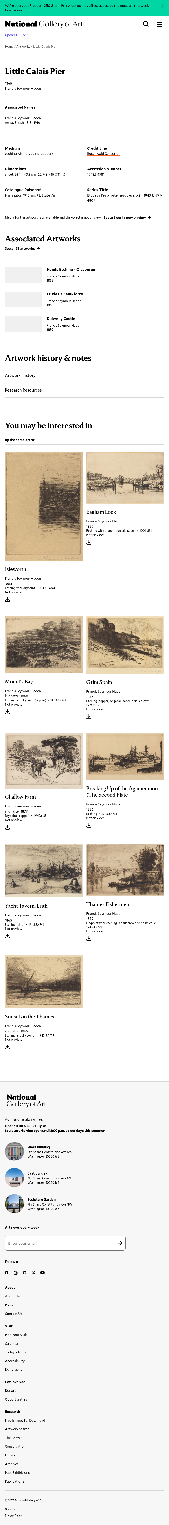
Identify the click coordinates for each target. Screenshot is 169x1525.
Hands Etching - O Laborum (71, 269)
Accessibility (15, 1360)
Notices (10, 1509)
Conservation (15, 1446)
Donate (10, 1390)
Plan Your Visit (16, 1334)
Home (9, 46)
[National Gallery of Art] (84, 1100)
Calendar (11, 1343)
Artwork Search (17, 1429)
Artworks (23, 46)
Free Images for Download (25, 1420)
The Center (13, 1437)
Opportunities (16, 1399)
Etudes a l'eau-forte (65, 294)
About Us (12, 1296)
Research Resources (23, 390)
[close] (162, 6)
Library (10, 1455)
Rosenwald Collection (103, 153)
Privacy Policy (13, 1516)
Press (9, 1305)
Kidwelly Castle (61, 318)
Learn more (13, 10)
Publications (14, 1481)
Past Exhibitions (17, 1472)
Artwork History (20, 375)
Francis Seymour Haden (23, 117)
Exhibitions (13, 1369)
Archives (11, 1463)
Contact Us (13, 1313)
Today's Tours (15, 1352)
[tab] (20, 440)
